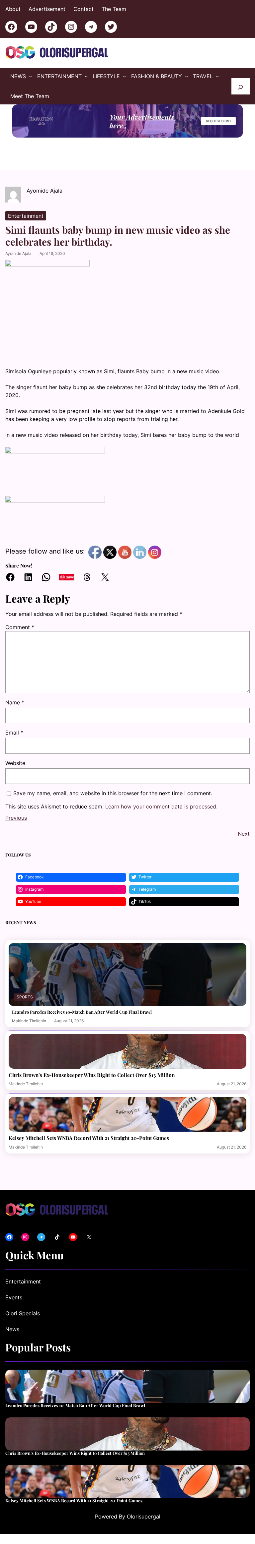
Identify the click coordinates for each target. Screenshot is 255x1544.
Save (70, 576)
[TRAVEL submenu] (217, 76)
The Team (114, 9)
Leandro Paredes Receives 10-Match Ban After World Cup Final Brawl (82, 1012)
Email (14, 732)
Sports (25, 996)
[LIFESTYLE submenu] (124, 76)
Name (14, 702)
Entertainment (25, 215)
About (13, 9)
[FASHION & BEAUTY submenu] (186, 76)
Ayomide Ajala (18, 253)
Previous (16, 817)
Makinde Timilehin (29, 1020)
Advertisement (47, 9)
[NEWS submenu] (30, 76)
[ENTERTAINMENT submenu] (86, 76)
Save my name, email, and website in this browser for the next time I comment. (112, 793)
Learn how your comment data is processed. (161, 806)
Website (15, 763)
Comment (19, 627)
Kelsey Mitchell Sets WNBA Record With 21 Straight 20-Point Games (89, 1138)
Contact (83, 9)
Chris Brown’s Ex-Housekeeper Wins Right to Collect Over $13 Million (92, 1075)
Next (244, 833)
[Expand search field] (240, 86)
